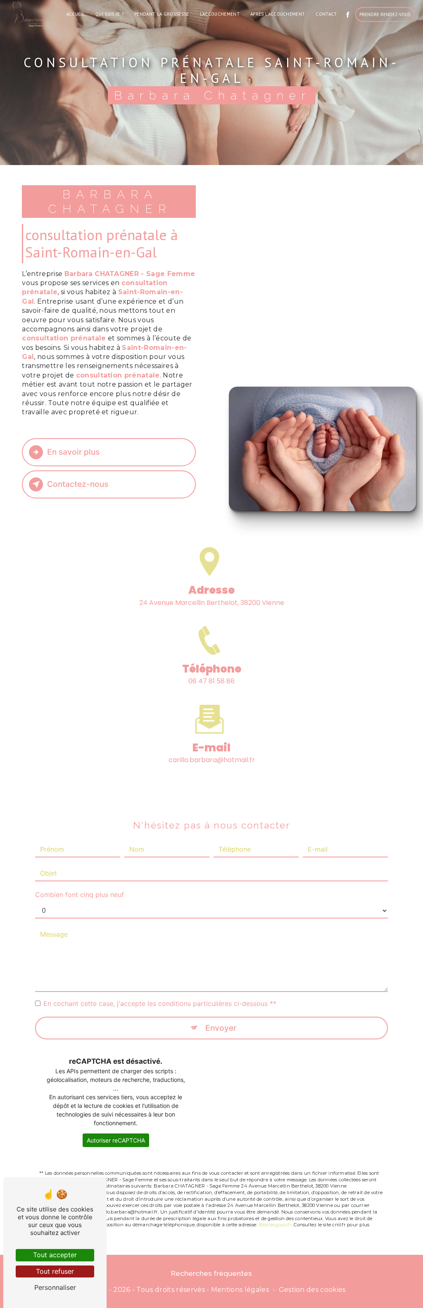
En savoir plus (73, 452)
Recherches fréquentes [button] (211, 1273)
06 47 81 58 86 (211, 681)
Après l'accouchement (277, 14)
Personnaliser (55, 1287)
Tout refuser (55, 1271)
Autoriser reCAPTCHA (116, 1140)
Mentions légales (240, 1290)
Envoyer (220, 1028)
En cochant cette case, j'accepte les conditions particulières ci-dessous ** (159, 1003)
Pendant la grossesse (161, 14)
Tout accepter (55, 1255)
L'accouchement (220, 14)
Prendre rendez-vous (384, 14)
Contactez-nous (77, 484)
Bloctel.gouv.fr (275, 1225)
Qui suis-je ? (109, 14)
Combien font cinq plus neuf (79, 894)
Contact (326, 14)
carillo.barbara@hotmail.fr (212, 760)
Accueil (76, 14)
